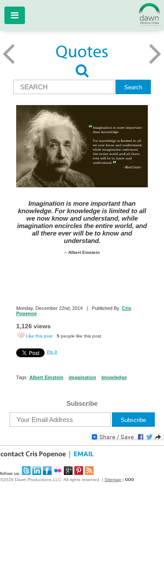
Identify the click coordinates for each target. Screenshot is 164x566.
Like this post (39, 336)
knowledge (114, 377)
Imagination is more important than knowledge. (79, 289)
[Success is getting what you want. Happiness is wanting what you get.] (8, 63)
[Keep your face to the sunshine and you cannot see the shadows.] (155, 63)
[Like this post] (21, 335)
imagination (82, 377)
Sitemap (113, 479)
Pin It (52, 351)
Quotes (82, 53)
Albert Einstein (46, 377)
